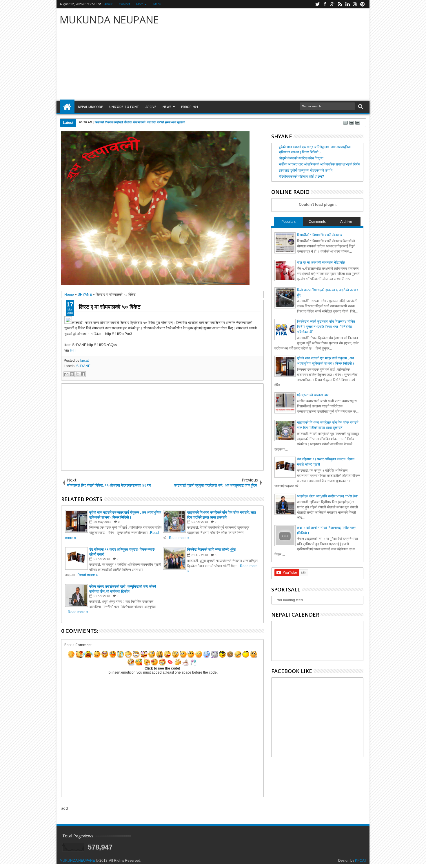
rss (340, 4)
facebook (325, 4)
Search (360, 106)
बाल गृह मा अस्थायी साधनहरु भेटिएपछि (321, 262)
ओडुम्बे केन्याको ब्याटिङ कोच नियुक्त (301, 158)
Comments (317, 222)
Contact (124, 4)
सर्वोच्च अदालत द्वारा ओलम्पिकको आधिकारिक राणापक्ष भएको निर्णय (319, 164)
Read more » (179, 538)
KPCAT (360, 861)
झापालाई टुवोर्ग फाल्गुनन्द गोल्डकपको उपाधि (305, 170)
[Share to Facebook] (83, 374)
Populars (288, 222)
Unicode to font (124, 106)
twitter (317, 4)
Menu (157, 4)
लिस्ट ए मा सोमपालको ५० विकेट (110, 306)
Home (67, 107)
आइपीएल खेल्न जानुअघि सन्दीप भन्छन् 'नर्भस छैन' (327, 496)
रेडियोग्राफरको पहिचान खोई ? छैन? (301, 176)
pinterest (362, 4)
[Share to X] (77, 374)
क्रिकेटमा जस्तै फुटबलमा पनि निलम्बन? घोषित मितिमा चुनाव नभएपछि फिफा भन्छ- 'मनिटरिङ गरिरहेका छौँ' (326, 326)
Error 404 (189, 106)
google (332, 4)
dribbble (355, 4)
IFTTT (74, 350)
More (139, 4)
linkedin (347, 4)
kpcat (84, 361)
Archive (346, 222)
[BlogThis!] (72, 374)
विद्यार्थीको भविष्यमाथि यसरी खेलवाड (319, 235)
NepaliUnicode (90, 106)
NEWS (167, 106)
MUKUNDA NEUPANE (109, 19)
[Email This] (66, 374)
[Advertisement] (281, 54)
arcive (150, 106)
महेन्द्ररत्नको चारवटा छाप (313, 395)
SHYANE (83, 366)
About (108, 4)
